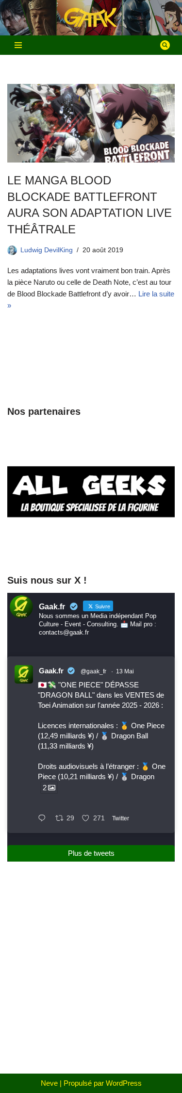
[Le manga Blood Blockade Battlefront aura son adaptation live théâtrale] (91, 123)
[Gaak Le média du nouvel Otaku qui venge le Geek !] (91, 18)
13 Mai (125, 671)
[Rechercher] (165, 45)
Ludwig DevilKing (46, 250)
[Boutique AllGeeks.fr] (91, 547)
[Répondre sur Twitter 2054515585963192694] (44, 819)
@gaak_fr (93, 671)
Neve (49, 1083)
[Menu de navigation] (18, 45)
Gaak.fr (51, 671)
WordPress (124, 1083)
